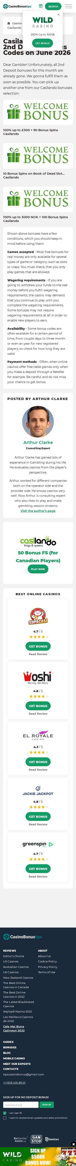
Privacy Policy (47, 967)
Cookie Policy (47, 961)
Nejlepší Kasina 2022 (17, 1011)
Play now (38, 569)
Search (53, 6)
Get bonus (42, 43)
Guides (8, 1042)
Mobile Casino (14, 1058)
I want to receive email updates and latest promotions (38, 1118)
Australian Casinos (16, 967)
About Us (44, 956)
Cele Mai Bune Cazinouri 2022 (14, 1028)
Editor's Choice (13, 956)
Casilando (14, 27)
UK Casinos (11, 972)
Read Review (38, 654)
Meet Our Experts (17, 1063)
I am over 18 (15, 1113)
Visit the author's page (38, 511)
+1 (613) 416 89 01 (14, 1082)
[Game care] (52, 1139)
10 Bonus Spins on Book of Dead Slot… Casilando (34, 175)
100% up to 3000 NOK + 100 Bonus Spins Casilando (35, 219)
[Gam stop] (36, 1139)
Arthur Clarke (38, 442)
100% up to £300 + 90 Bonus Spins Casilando (30, 132)
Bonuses (9, 1047)
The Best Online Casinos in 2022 (14, 994)
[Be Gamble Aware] (21, 1139)
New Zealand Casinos (18, 977)
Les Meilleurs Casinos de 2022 (18, 1019)
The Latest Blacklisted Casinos (18, 1004)
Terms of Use (47, 972)
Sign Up (46, 1104)
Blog (7, 1052)
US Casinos (10, 961)
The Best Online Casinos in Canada (16, 985)
